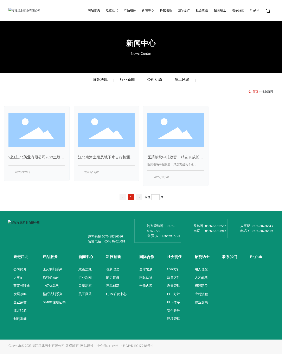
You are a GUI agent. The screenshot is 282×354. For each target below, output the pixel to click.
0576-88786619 (262, 231)
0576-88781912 (215, 231)
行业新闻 (127, 79)
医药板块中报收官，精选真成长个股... (171, 164)
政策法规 (100, 79)
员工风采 (181, 79)
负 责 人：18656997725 (163, 236)
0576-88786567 (215, 226)
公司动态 (154, 79)
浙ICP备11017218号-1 (137, 346)
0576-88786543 (262, 226)
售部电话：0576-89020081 (106, 241)
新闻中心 (141, 43)
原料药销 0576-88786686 (105, 236)
